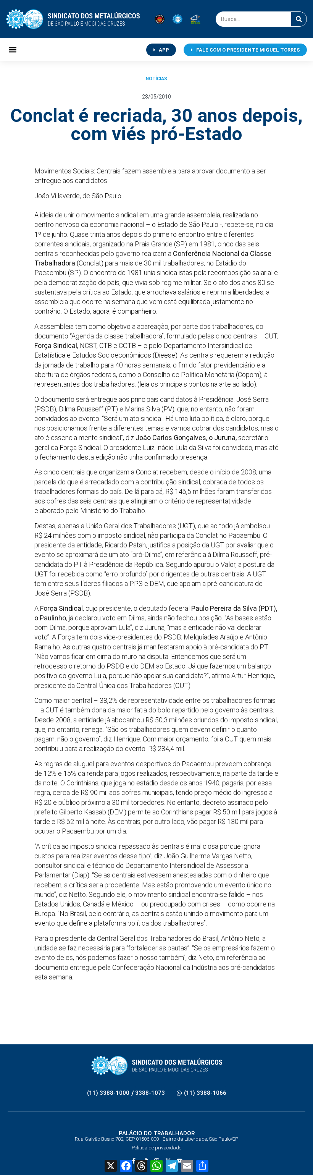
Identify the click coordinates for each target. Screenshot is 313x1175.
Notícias (156, 78)
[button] (12, 50)
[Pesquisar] (299, 19)
